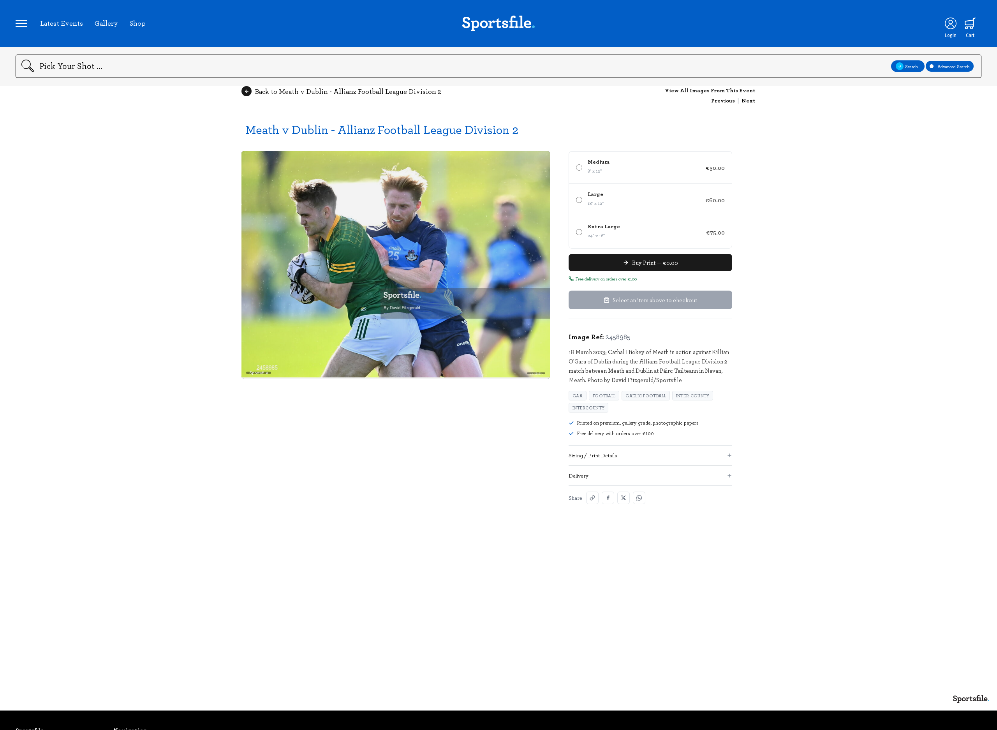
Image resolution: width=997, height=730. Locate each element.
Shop (138, 23)
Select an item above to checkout (655, 300)
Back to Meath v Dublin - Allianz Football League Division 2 (348, 91)
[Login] (950, 23)
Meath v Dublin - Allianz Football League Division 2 (381, 129)
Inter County (693, 396)
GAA (577, 396)
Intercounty (588, 408)
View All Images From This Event (710, 90)
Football (604, 396)
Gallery (106, 23)
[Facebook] (608, 498)
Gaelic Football (645, 396)
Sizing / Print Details (593, 455)
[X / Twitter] (623, 498)
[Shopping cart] (970, 23)
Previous (723, 100)
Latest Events (61, 23)
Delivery (578, 475)
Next (749, 100)
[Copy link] (592, 498)
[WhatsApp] (639, 498)
